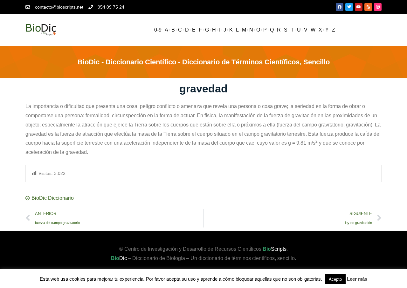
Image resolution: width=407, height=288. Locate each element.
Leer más (357, 279)
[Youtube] (358, 7)
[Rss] (368, 7)
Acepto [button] (335, 279)
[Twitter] (349, 7)
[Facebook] (339, 7)
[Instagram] (378, 7)
